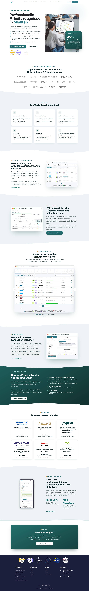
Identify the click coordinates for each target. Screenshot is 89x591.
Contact (32, 574)
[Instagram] (39, 585)
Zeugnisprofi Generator (21, 576)
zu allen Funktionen (15, 187)
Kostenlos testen (34, 46)
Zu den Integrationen (16, 358)
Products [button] (55, 2)
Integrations (36, 2)
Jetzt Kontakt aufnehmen (44, 543)
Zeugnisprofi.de (19, 578)
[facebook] (49, 585)
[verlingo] (14, 2)
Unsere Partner (48, 574)
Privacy (47, 572)
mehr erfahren (49, 511)
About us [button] (49, 2)
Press (31, 572)
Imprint (46, 570)
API (31, 576)
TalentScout (18, 574)
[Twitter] (42, 585)
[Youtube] (46, 585)
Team (31, 570)
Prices (30, 2)
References (43, 2)
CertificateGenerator (20, 570)
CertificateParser (20, 572)
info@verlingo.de (67, 576)
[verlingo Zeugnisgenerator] (26, 53)
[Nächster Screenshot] (74, 289)
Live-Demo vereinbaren (18, 46)
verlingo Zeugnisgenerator (22, 579)
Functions (25, 2)
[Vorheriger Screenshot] (14, 289)
